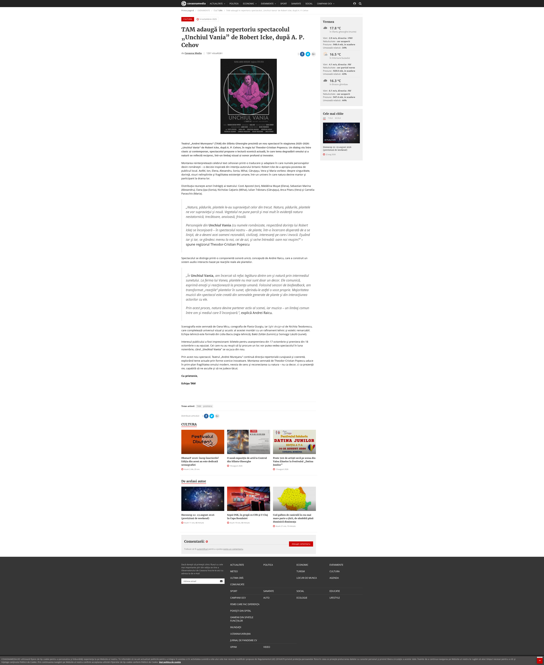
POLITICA (234, 3)
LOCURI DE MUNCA (307, 577)
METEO (234, 571)
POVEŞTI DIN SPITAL (240, 610)
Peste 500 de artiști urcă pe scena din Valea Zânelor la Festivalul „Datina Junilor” (294, 461)
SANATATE (296, 3)
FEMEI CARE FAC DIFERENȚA (244, 604)
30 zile (338, 118)
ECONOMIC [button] (249, 3)
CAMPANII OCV (238, 597)
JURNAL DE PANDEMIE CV (243, 640)
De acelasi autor (193, 481)
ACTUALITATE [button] (216, 3)
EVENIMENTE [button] (267, 3)
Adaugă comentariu (301, 544)
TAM (199, 406)
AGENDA (334, 577)
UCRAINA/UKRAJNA (240, 633)
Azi (324, 118)
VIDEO (266, 647)
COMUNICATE (237, 584)
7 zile (330, 118)
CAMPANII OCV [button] (324, 3)
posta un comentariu (233, 549)
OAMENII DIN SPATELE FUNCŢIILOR (241, 619)
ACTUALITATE (330, 140)
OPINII (233, 647)
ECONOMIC (302, 564)
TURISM (301, 571)
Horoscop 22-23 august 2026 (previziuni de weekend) (197, 516)
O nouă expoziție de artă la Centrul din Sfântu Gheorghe (247, 460)
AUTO (266, 597)
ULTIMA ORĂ (236, 577)
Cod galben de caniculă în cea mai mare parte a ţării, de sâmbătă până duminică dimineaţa (293, 518)
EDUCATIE (214, 10)
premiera (207, 406)
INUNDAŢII (235, 627)
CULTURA (187, 19)
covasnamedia (196, 3)
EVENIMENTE (336, 564)
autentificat (202, 549)
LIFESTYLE (335, 597)
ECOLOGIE (302, 597)
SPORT (283, 3)
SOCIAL (309, 3)
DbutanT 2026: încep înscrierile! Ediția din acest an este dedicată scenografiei (200, 461)
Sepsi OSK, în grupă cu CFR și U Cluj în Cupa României (247, 516)
